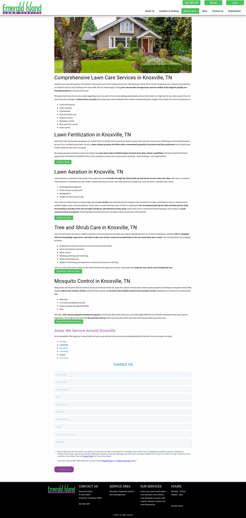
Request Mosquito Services (69, 321)
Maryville (63, 348)
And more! (63, 357)
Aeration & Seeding (169, 11)
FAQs (204, 11)
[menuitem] (150, 11)
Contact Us (217, 11)
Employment (234, 11)
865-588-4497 (192, 2)
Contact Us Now (64, 217)
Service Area (189, 11)
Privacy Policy (177, 505)
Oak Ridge (63, 351)
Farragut (63, 341)
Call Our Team (63, 162)
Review (213, 2)
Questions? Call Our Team (68, 271)
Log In (235, 2)
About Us (149, 11)
